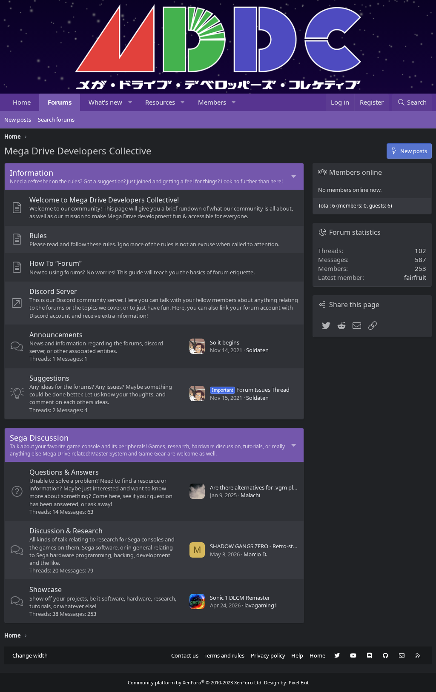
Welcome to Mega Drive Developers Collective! (104, 200)
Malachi (250, 495)
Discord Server (53, 291)
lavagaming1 (260, 605)
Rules (38, 235)
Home (22, 102)
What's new (105, 102)
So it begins (224, 342)
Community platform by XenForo (195, 682)
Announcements (56, 334)
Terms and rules (224, 655)
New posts (17, 119)
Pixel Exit (299, 682)
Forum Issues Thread (251, 389)
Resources (160, 102)
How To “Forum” (55, 263)
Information (31, 173)
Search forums (56, 119)
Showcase (45, 589)
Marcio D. (255, 554)
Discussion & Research (66, 530)
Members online (355, 172)
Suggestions (49, 378)
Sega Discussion (39, 438)
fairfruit (415, 277)
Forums (60, 102)
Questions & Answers (64, 472)
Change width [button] (30, 655)
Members (212, 102)
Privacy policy (268, 655)
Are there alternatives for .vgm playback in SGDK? (272, 487)
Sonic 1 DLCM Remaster (240, 597)
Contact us (184, 655)
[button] (130, 102)
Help (297, 655)
